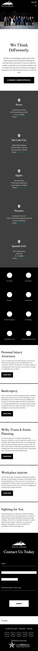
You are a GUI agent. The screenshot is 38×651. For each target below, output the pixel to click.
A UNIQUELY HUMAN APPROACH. (19, 80)
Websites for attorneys (19, 641)
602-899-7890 (21, 223)
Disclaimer (22, 629)
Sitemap (29, 629)
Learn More (7, 375)
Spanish (34, 2)
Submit (19, 604)
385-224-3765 (21, 117)
